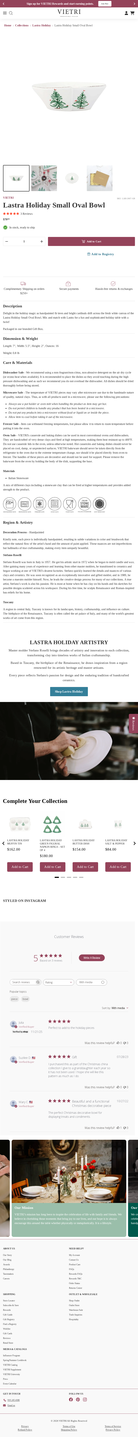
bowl (25, 999)
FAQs (71, 1269)
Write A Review (92, 958)
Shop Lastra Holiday (69, 691)
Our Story (7, 1255)
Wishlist (6, 1329)
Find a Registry (10, 1324)
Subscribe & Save (11, 1305)
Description (12, 306)
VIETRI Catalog (10, 1365)
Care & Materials (17, 362)
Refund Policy (25, 1429)
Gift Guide (7, 1314)
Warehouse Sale (76, 1310)
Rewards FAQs (76, 1274)
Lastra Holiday (41, 25)
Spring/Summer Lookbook (14, 1360)
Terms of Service (113, 1426)
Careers (6, 1278)
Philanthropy (8, 1269)
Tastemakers (8, 1274)
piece (14, 999)
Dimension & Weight (20, 338)
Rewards (7, 1310)
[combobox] (58, 982)
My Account (74, 1255)
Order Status (74, 1283)
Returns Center (75, 1288)
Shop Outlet (74, 1300)
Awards (6, 1264)
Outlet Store (74, 1305)
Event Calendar (9, 1383)
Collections (22, 25)
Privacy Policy (113, 1429)
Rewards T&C (75, 1278)
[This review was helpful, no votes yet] (118, 1043)
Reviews (7, 1338)
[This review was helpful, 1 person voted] (118, 1128)
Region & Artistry (18, 522)
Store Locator (9, 1300)
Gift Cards (7, 1333)
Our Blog (7, 1260)
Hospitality (74, 1319)
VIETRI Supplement (12, 1369)
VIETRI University (11, 1374)
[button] (16, 178)
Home (8, 25)
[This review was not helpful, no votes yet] (124, 1043)
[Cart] (132, 13)
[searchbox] (22, 982)
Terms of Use (69, 1426)
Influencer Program (11, 1355)
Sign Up (107, 4)
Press (5, 1379)
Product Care (74, 1264)
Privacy (25, 1426)
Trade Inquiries (75, 1314)
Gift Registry (9, 1319)
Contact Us (74, 1260)
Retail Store (8, 1343)
